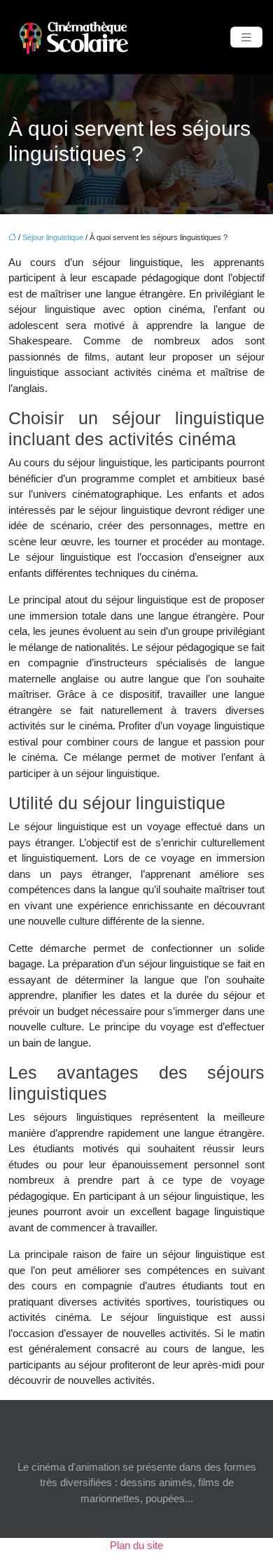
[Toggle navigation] (246, 37)
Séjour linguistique (52, 237)
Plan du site (136, 1545)
